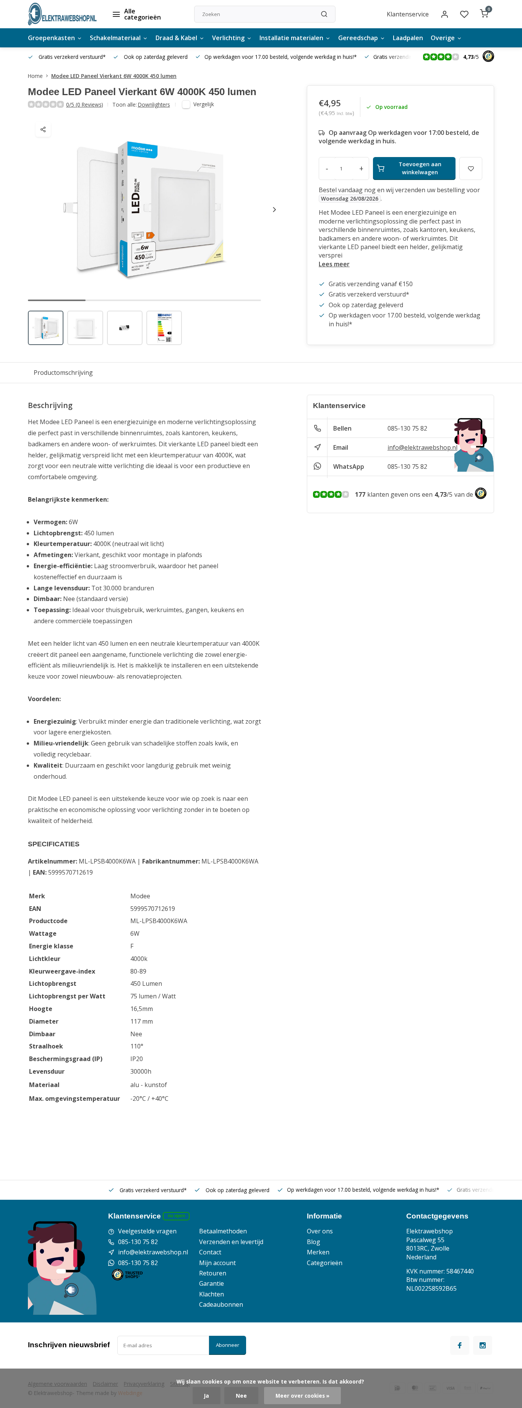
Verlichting (228, 38)
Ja (206, 1395)
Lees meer (334, 264)
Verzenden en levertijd (231, 1242)
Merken (318, 1252)
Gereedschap (358, 38)
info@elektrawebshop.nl (422, 447)
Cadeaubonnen (221, 1304)
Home (35, 75)
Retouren (212, 1273)
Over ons (320, 1231)
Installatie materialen (291, 38)
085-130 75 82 (407, 428)
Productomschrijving (63, 372)
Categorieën (324, 1263)
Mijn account (217, 1263)
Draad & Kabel (176, 38)
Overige (443, 38)
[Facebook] (459, 1345)
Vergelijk (203, 104)
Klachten (211, 1294)
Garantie (211, 1283)
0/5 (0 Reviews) (84, 104)
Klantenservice (408, 14)
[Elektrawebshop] (62, 14)
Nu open (176, 1215)
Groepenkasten (51, 38)
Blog (313, 1242)
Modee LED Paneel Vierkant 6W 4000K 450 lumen (114, 75)
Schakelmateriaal (115, 38)
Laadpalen (408, 38)
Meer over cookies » (302, 1395)
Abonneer (227, 1345)
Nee (241, 1395)
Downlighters (154, 104)
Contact (210, 1252)
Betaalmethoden (223, 1231)
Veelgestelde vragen (147, 1231)
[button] (274, 209)
